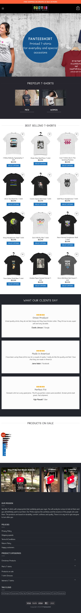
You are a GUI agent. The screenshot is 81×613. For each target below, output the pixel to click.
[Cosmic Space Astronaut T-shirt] (40, 184)
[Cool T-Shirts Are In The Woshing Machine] (67, 144)
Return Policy (6, 543)
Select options (13, 165)
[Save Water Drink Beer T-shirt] (13, 264)
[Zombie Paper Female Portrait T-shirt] (40, 264)
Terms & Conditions (8, 539)
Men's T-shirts (7, 566)
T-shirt (54, 593)
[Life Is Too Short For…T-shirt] (13, 184)
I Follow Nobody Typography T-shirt (13, 159)
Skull (29, 593)
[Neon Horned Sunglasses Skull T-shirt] (67, 223)
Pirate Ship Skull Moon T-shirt (40, 158)
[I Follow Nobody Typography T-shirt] (13, 144)
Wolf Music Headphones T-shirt (67, 199)
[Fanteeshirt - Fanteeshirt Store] (40, 8)
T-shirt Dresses (7, 575)
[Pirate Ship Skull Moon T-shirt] (40, 144)
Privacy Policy (6, 531)
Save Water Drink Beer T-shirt (13, 278)
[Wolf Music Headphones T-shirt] (67, 184)
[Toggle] (75, 560)
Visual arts (61, 593)
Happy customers (8, 547)
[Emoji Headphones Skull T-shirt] (13, 223)
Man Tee (23, 593)
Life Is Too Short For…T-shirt (13, 199)
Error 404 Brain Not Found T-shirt (67, 279)
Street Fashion (46, 593)
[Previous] (2, 444)
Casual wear (15, 593)
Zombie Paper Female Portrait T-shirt (40, 279)
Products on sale (8, 571)
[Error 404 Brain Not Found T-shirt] (67, 264)
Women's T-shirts (8, 580)
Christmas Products (9, 560)
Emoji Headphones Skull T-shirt (13, 238)
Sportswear (36, 593)
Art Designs (5, 593)
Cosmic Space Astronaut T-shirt (40, 199)
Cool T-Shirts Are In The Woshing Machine (67, 159)
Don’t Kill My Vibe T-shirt (40, 238)
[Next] (8, 444)
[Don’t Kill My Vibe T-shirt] (40, 223)
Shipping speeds (7, 535)
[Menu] (3, 8)
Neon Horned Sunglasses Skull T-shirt (67, 238)
